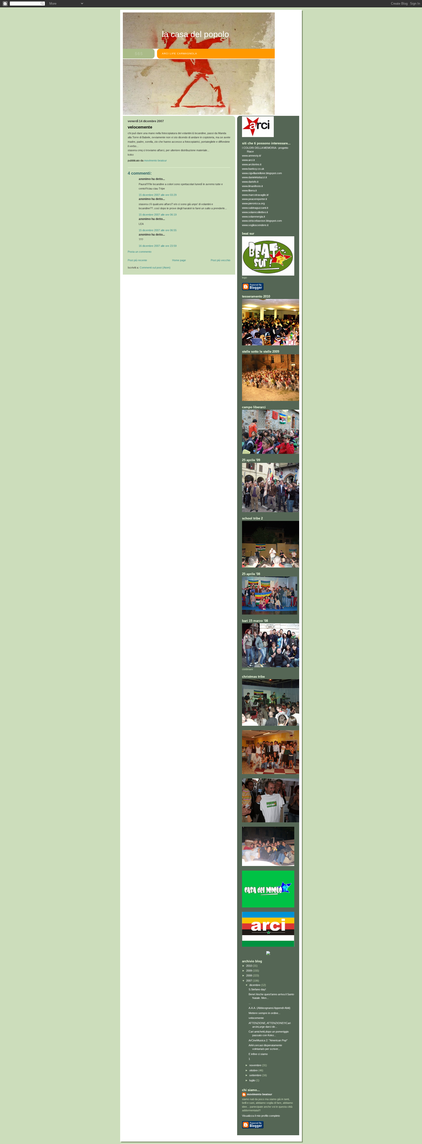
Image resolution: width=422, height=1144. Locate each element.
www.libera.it (249, 190)
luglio (252, 1080)
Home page (179, 260)
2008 (249, 975)
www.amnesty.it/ (251, 155)
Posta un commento (139, 251)
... (250, 1003)
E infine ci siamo (258, 1054)
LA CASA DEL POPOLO (195, 34)
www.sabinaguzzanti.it (255, 207)
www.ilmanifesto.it (252, 186)
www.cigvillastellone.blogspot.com (262, 173)
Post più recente (137, 260)
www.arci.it (248, 160)
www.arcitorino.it (251, 164)
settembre (255, 1075)
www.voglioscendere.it (255, 225)
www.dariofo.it (250, 181)
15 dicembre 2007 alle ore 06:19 (158, 214)
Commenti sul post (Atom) (155, 267)
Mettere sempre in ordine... (264, 1013)
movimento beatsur (259, 1094)
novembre (255, 1065)
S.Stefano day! (257, 989)
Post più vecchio (220, 260)
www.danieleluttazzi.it (254, 177)
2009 (249, 970)
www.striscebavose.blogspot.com (262, 220)
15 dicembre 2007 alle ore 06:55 (158, 230)
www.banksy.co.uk (253, 168)
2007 (249, 980)
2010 (249, 965)
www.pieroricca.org (253, 203)
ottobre (253, 1070)
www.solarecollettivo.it (255, 212)
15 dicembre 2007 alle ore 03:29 (158, 194)
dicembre (255, 985)
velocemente (256, 1017)
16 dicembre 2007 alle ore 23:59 (158, 245)
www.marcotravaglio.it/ (255, 194)
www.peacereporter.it (254, 199)
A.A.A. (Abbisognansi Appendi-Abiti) (269, 1007)
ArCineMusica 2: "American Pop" (268, 1040)
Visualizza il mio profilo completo (261, 1115)
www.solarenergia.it (253, 216)
